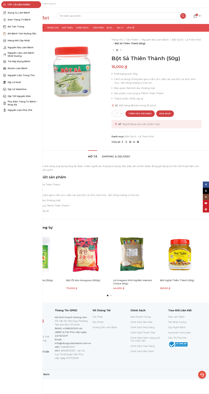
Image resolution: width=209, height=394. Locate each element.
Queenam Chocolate (179, 332)
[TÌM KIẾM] (183, 16)
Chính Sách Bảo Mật (141, 322)
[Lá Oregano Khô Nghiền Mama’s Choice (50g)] (133, 255)
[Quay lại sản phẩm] (117, 50)
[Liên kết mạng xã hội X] (126, 142)
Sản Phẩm (133, 39)
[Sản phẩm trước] (113, 50)
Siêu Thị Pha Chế (177, 337)
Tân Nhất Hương (177, 322)
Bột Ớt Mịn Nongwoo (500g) (83, 280)
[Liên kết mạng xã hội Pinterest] (130, 142)
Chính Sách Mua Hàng (142, 327)
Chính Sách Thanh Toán (142, 332)
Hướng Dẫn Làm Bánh (105, 327)
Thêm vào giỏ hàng (140, 113)
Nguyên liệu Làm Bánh (155, 39)
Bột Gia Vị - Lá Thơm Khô (186, 39)
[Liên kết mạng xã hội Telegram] (138, 142)
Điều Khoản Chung (140, 316)
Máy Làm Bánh (176, 316)
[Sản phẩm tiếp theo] (121, 50)
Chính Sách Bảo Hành (142, 351)
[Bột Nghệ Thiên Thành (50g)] (179, 255)
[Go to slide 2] (111, 295)
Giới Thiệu (98, 316)
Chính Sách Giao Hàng (142, 346)
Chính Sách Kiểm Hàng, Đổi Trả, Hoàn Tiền (145, 339)
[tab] (92, 155)
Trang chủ (117, 39)
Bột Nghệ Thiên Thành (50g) (177, 280)
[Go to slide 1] (107, 295)
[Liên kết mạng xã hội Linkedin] (134, 142)
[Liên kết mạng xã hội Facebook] (122, 142)
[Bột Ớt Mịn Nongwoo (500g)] (86, 255)
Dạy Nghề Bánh (176, 327)
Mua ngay (165, 113)
